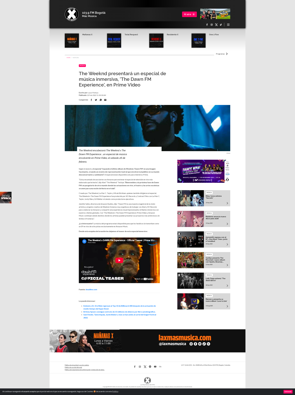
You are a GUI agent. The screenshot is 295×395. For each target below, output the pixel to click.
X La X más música (216, 24)
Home (68, 57)
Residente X (172, 34)
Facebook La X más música (207, 24)
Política (115, 391)
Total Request (131, 34)
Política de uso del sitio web (73, 367)
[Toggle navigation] (228, 24)
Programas (220, 54)
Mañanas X (87, 34)
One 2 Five (214, 34)
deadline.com (91, 289)
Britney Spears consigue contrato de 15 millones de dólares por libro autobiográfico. (119, 312)
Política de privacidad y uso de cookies (77, 365)
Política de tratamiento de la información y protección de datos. (85, 370)
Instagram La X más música (211, 24)
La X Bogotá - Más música (72, 14)
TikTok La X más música (221, 24)
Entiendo (288, 392)
